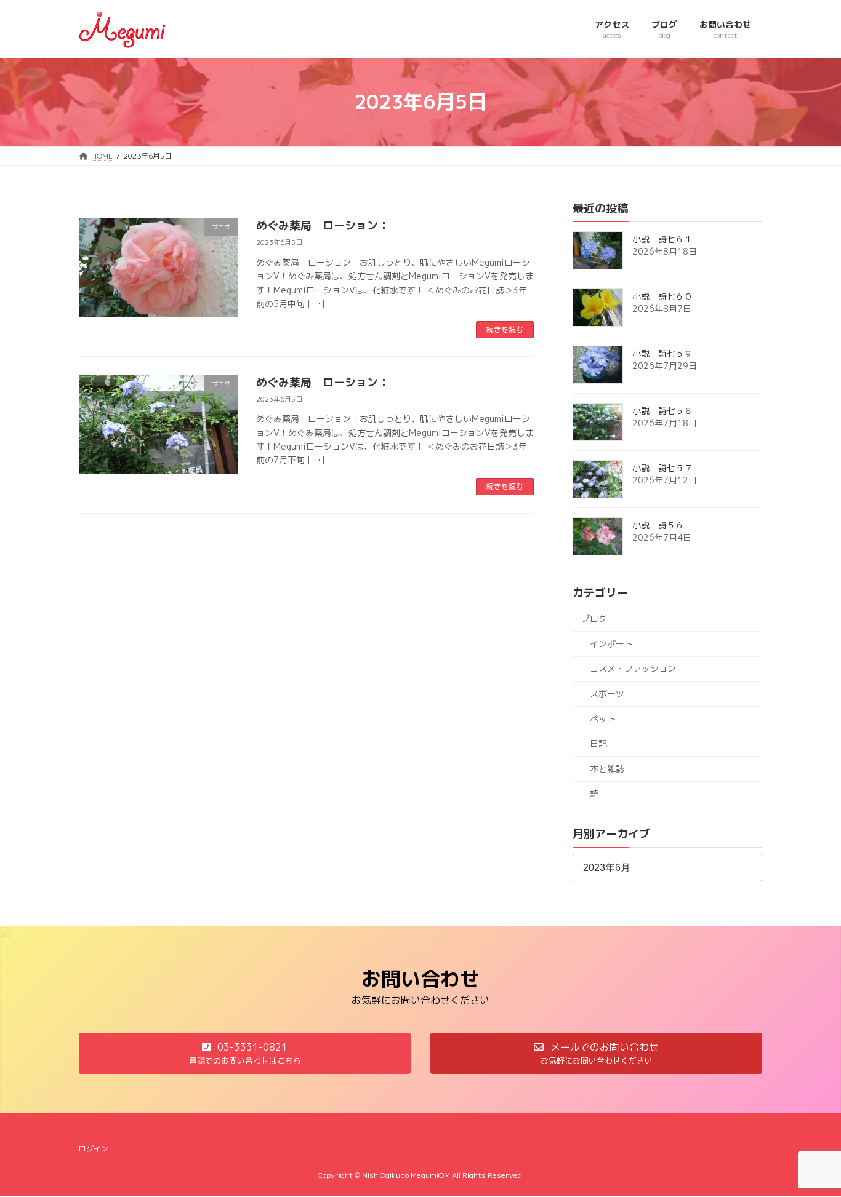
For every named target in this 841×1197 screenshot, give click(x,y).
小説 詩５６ (658, 525)
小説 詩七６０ (662, 296)
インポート (611, 643)
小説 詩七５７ (662, 468)
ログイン (93, 1148)
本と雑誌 (607, 768)
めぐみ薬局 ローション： (322, 225)
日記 (598, 743)
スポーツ (607, 693)
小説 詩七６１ (662, 239)
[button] (245, 1053)
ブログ (594, 618)
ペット (603, 718)
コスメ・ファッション (633, 668)
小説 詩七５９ (662, 353)
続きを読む (504, 329)
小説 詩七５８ (662, 410)
